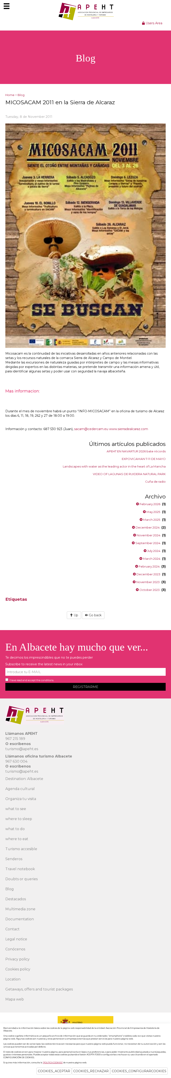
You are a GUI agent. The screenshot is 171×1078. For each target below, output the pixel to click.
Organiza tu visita (20, 799)
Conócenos (15, 949)
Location (12, 979)
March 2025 (151, 519)
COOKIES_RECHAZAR (91, 1071)
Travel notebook (20, 869)
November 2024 (148, 535)
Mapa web (14, 999)
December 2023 (148, 574)
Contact (12, 929)
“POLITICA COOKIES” (53, 1062)
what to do (15, 829)
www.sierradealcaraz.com (128, 429)
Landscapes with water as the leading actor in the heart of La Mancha (114, 466)
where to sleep (18, 819)
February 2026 (149, 504)
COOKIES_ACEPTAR (54, 1071)
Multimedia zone (20, 909)
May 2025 (153, 512)
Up (75, 615)
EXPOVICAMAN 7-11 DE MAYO (144, 459)
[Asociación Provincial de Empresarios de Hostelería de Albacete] (85, 11)
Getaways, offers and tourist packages (39, 989)
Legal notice (16, 939)
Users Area (153, 23)
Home (9, 95)
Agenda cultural (20, 789)
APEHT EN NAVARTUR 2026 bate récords (136, 451)
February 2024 (149, 566)
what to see (15, 809)
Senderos (13, 859)
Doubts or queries (21, 879)
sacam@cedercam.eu (91, 429)
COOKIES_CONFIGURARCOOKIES (139, 1071)
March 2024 (151, 558)
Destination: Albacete (24, 779)
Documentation (19, 919)
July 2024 (153, 551)
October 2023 (149, 590)
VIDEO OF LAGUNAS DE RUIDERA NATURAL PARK (129, 474)
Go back (95, 615)
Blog (21, 95)
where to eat (16, 839)
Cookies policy (17, 969)
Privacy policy (17, 959)
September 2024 (147, 543)
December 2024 (147, 527)
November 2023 (148, 582)
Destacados (15, 899)
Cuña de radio (155, 481)
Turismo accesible (21, 849)
